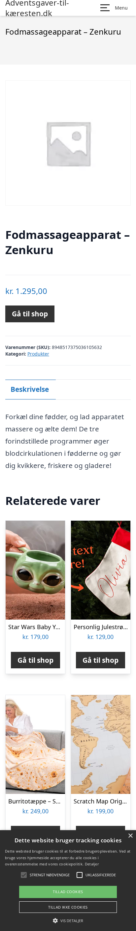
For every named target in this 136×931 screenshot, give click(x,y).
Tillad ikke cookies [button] (68, 907)
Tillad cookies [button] (68, 891)
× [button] (130, 835)
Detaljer (92, 863)
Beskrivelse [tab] (30, 389)
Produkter (38, 354)
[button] (68, 920)
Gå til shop (30, 313)
